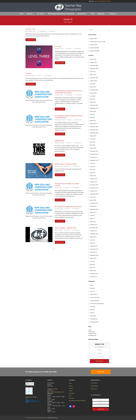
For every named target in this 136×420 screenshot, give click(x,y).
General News (69, 95)
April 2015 (92, 267)
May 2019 (92, 169)
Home (65, 22)
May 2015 (92, 264)
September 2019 (94, 160)
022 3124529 (107, 1)
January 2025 (93, 62)
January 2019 (93, 182)
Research (92, 309)
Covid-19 (69, 48)
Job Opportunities (94, 300)
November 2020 (94, 129)
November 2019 (94, 154)
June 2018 (92, 197)
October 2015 (93, 252)
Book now (101, 372)
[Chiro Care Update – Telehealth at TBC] (39, 241)
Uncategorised (42, 31)
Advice (70, 119)
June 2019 (92, 166)
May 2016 (92, 243)
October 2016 (93, 230)
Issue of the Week (94, 297)
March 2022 (93, 102)
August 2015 (93, 258)
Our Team (71, 388)
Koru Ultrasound (94, 383)
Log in (89, 330)
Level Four (28, 73)
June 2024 (92, 71)
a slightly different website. (52, 417)
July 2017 (92, 215)
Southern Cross (94, 388)
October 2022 (93, 93)
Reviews (92, 312)
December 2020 (94, 126)
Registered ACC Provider (31, 397)
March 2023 (93, 87)
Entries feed (91, 331)
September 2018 (94, 194)
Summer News (93, 44)
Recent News (71, 393)
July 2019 (92, 163)
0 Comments (52, 31)
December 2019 (94, 151)
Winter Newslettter (94, 51)
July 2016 (92, 240)
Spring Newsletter (94, 47)
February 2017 (93, 224)
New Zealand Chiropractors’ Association (77, 400)
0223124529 (50, 390)
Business (92, 288)
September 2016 (94, 233)
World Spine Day (94, 322)
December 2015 (94, 249)
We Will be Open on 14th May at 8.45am (66, 164)
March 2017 (93, 221)
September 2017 (94, 209)
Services (71, 386)
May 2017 (92, 218)
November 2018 (94, 188)
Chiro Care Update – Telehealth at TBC (65, 228)
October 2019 (93, 157)
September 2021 (94, 108)
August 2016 (93, 237)
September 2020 (94, 133)
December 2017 (94, 203)
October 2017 (93, 206)
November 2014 (94, 273)
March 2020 (93, 148)
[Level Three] (39, 67)
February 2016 (93, 246)
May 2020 (92, 142)
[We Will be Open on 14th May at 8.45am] (39, 177)
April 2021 (92, 117)
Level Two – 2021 (30, 29)
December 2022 (94, 90)
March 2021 (93, 120)
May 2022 (92, 99)
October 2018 (93, 191)
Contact (70, 390)
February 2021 (93, 123)
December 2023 (94, 77)
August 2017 (93, 212)
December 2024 (94, 65)
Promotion (92, 306)
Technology (93, 316)
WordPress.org (92, 335)
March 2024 (93, 74)
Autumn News (93, 38)
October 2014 (93, 276)
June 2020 (92, 139)
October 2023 (93, 80)
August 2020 (93, 136)
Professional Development (97, 303)
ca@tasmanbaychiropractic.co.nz (57, 392)
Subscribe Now (99, 361)
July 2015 (92, 261)
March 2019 (93, 175)
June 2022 (92, 96)
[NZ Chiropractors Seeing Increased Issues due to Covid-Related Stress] (39, 126)
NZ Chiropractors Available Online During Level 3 (68, 206)
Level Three (58, 46)
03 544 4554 (99, 1)
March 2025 (93, 59)
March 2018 (93, 200)
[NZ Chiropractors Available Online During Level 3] (39, 217)
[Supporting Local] (39, 157)
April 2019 (92, 172)
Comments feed (92, 333)
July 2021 (92, 114)
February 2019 (93, 178)
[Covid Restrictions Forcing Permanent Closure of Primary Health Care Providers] (39, 101)
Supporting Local (59, 140)
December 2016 (94, 227)
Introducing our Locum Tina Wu (97, 41)
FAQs (70, 395)
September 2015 (94, 255)
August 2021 (93, 111)
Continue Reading (31, 39)
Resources (71, 398)
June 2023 (92, 84)
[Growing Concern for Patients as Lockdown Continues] (39, 194)
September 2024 (94, 68)
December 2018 (94, 185)
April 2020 (92, 145)
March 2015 (93, 270)
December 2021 (94, 105)
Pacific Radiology (94, 386)
